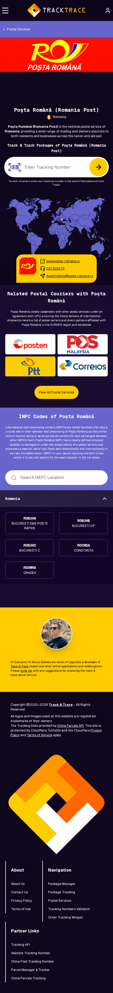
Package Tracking (61, 892)
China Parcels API (70, 726)
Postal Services (59, 901)
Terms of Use (21, 909)
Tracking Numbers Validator (69, 909)
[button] (5, 10)
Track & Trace (20, 666)
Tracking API (20, 945)
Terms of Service (39, 735)
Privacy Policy (21, 901)
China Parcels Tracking (28, 978)
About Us (17, 884)
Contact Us (19, 892)
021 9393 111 (55, 268)
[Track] (98, 167)
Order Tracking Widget (65, 917)
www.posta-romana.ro (63, 261)
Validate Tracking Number (30, 953)
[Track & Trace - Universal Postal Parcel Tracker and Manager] (56, 10)
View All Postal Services (56, 392)
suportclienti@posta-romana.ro (69, 276)
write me (26, 670)
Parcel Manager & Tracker (30, 970)
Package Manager (61, 884)
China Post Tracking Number (32, 961)
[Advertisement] (56, 83)
